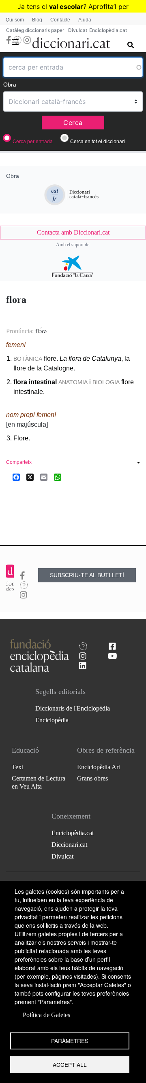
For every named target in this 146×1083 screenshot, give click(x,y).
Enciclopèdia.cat (108, 30)
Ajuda (84, 20)
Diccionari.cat (69, 844)
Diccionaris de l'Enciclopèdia (72, 708)
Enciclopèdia (52, 720)
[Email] (43, 477)
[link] (73, 232)
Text (17, 767)
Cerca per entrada (33, 141)
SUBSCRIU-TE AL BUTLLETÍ (87, 575)
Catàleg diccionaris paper (35, 30)
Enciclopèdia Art (98, 767)
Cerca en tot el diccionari (97, 141)
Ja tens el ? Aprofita (65, 6)
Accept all (70, 1064)
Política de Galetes (46, 1014)
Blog (37, 20)
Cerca (73, 122)
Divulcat (77, 30)
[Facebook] (16, 477)
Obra (9, 84)
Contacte (60, 20)
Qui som (15, 20)
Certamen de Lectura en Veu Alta (38, 782)
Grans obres (92, 778)
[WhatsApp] (57, 477)
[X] (30, 477)
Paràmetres (69, 1040)
